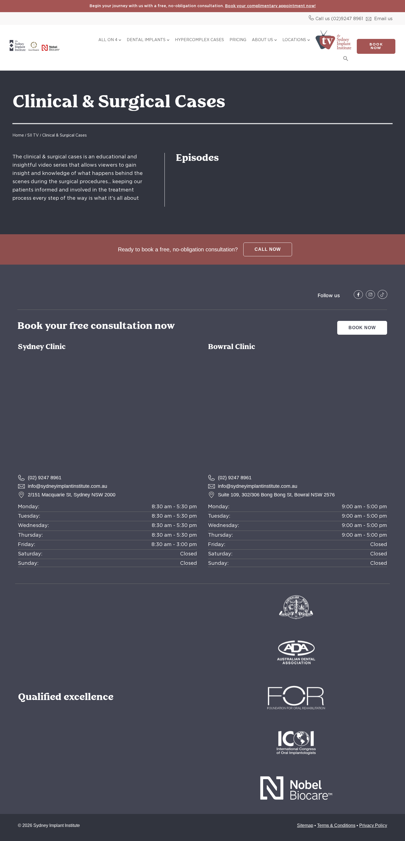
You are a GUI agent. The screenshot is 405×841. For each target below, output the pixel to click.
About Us (262, 40)
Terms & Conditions (336, 825)
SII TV (33, 135)
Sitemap (305, 825)
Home (18, 135)
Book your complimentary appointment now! (270, 6)
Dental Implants (146, 40)
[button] (345, 58)
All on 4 (107, 40)
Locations (294, 40)
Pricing (237, 40)
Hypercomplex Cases (199, 40)
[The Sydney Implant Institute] (358, 294)
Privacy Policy (373, 825)
